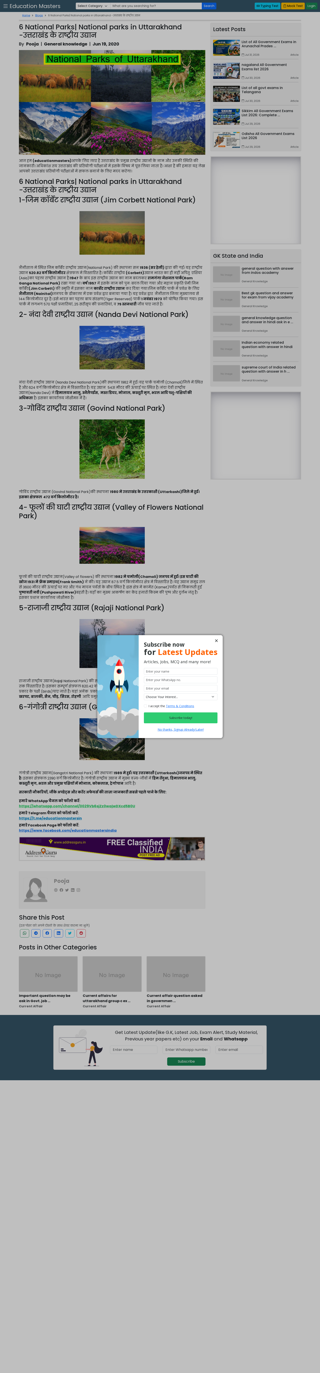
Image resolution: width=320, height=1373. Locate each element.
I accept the (171, 706)
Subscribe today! (180, 718)
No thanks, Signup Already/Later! (181, 729)
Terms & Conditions (180, 706)
